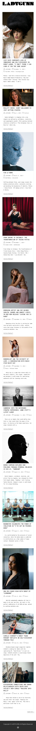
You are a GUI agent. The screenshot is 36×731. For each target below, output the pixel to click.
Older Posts (30, 711)
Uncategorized (20, 71)
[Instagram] (18, 727)
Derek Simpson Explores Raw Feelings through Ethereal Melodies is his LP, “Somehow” (17, 467)
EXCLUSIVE (15, 178)
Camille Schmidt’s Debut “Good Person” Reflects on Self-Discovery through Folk (17, 638)
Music (30, 319)
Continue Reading (8, 85)
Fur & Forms (8, 172)
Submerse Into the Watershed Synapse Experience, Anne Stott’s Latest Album (16, 410)
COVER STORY (9, 245)
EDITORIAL (8, 178)
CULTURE (8, 71)
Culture (26, 113)
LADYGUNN (8, 69)
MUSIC (12, 71)
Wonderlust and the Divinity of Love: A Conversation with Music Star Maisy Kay (16, 361)
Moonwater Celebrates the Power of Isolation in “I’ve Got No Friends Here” (17, 526)
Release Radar (14, 368)
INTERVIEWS (17, 245)
